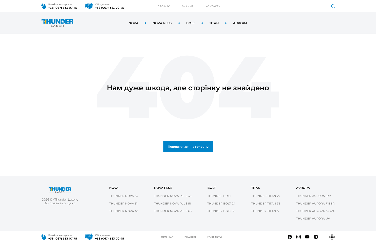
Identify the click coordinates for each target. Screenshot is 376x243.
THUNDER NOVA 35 (123, 196)
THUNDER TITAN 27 (265, 196)
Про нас (164, 6)
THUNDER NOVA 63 (123, 211)
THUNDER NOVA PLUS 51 (172, 203)
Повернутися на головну (188, 146)
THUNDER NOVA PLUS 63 (172, 211)
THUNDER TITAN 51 (265, 211)
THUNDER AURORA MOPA (315, 211)
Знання (188, 6)
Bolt (190, 23)
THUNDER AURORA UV (313, 218)
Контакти (213, 6)
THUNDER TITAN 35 (265, 203)
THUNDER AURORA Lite (313, 196)
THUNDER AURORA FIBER (315, 203)
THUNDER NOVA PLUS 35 (172, 196)
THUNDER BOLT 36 (221, 211)
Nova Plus (162, 23)
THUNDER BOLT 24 (221, 203)
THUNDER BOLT (219, 196)
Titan (214, 23)
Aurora (240, 23)
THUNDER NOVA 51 (123, 203)
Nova (133, 23)
